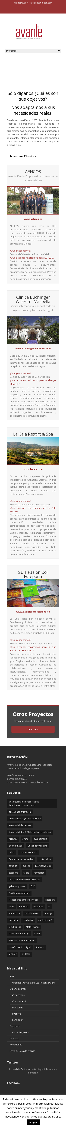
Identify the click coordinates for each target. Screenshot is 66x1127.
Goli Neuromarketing (19, 893)
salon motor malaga (19, 933)
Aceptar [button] (33, 1122)
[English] (5, 10)
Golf (32, 886)
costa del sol (45, 859)
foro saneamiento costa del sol (24, 879)
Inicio (12, 976)
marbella (13, 920)
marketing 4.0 (45, 920)
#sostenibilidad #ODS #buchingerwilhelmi (30, 832)
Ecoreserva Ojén (43, 865)
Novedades (16, 1044)
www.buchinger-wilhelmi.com (33, 348)
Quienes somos (18, 988)
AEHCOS (13, 838)
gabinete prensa (17, 886)
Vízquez (13, 953)
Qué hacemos (17, 994)
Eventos (16, 1013)
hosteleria (50, 899)
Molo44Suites (32, 926)
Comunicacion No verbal (21, 859)
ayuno (25, 838)
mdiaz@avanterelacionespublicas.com (33, 2)
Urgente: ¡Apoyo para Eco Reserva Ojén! (33, 982)
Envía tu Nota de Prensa (22, 1050)
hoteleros (38, 906)
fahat (26, 872)
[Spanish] (10, 10)
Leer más (33, 729)
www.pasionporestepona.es (33, 611)
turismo (40, 947)
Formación (17, 1019)
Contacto (14, 1038)
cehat (11, 852)
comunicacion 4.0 (28, 852)
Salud (37, 933)
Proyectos (15, 1026)
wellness (26, 953)
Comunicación (19, 1001)
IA (49, 906)
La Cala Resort (32, 913)
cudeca (26, 865)
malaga (48, 913)
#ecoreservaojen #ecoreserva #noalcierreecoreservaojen (24, 803)
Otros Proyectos (21, 1032)
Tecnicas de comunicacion (22, 940)
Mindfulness (15, 926)
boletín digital (16, 845)
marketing (28, 920)
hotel (11, 906)
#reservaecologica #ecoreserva (25, 818)
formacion (39, 872)
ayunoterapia (40, 838)
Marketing (17, 1007)
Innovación (14, 913)
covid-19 (13, 865)
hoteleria (23, 906)
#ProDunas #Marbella (20, 811)
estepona (13, 872)
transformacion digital (20, 947)
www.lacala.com (33, 469)
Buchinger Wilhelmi (37, 845)
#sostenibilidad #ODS (20, 825)
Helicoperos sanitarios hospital (24, 899)
